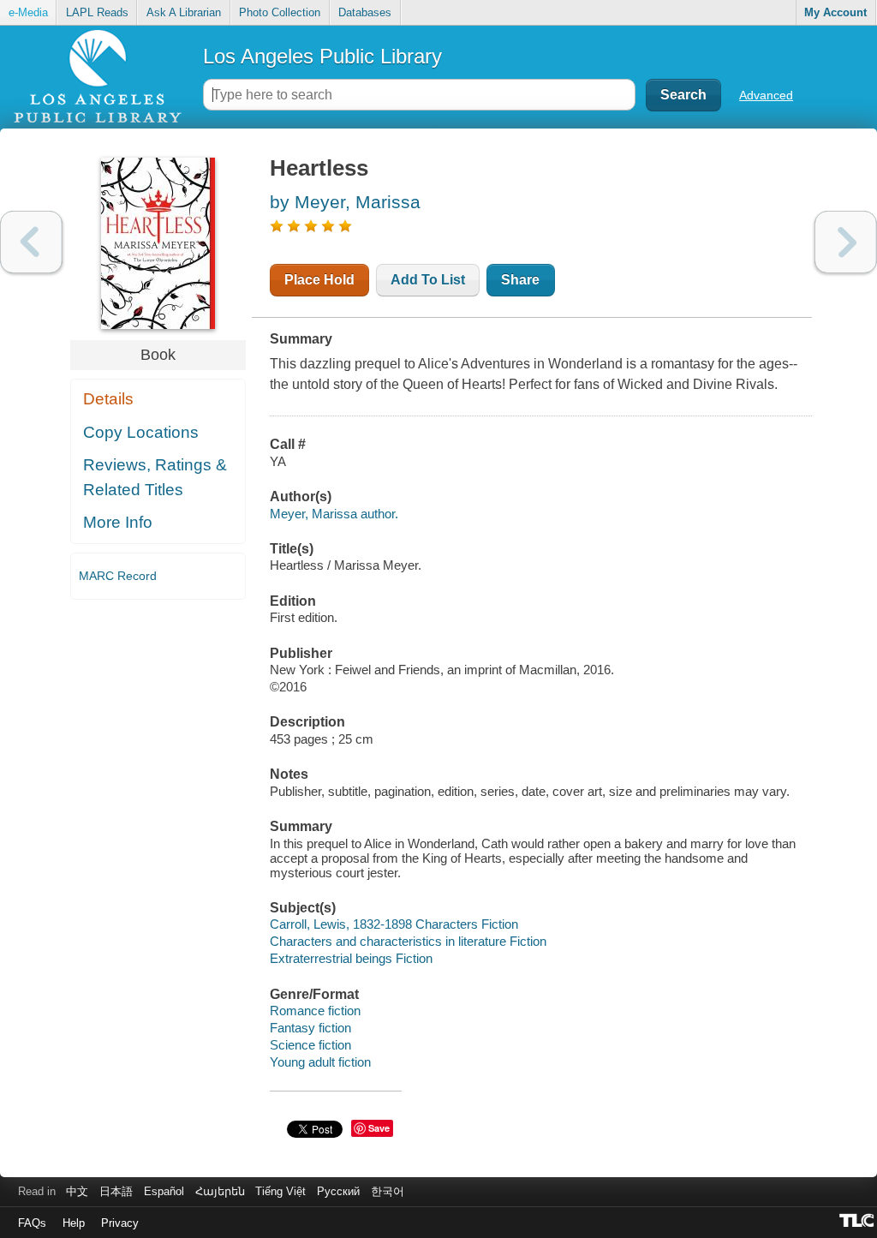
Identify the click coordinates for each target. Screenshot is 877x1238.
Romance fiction (315, 1010)
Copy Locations (141, 432)
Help (74, 1223)
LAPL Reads (97, 12)
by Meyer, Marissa (345, 202)
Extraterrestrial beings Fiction (351, 958)
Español (164, 1191)
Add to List (428, 279)
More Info (117, 522)
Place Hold (319, 279)
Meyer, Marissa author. (334, 513)
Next (845, 242)
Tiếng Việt (280, 1191)
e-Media (28, 12)
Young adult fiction (320, 1062)
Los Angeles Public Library (322, 56)
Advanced (766, 95)
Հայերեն (220, 1191)
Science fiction (310, 1045)
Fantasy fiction (310, 1027)
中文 (77, 1191)
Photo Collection (279, 12)
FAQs (32, 1223)
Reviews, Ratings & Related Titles (155, 477)
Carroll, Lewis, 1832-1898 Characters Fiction (394, 924)
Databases (364, 12)
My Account (835, 12)
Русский (338, 1191)
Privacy (120, 1223)
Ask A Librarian (183, 12)
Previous (31, 242)
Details (108, 399)
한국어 (387, 1191)
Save (379, 1127)
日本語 (116, 1191)
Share (520, 279)
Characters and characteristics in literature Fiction (408, 941)
